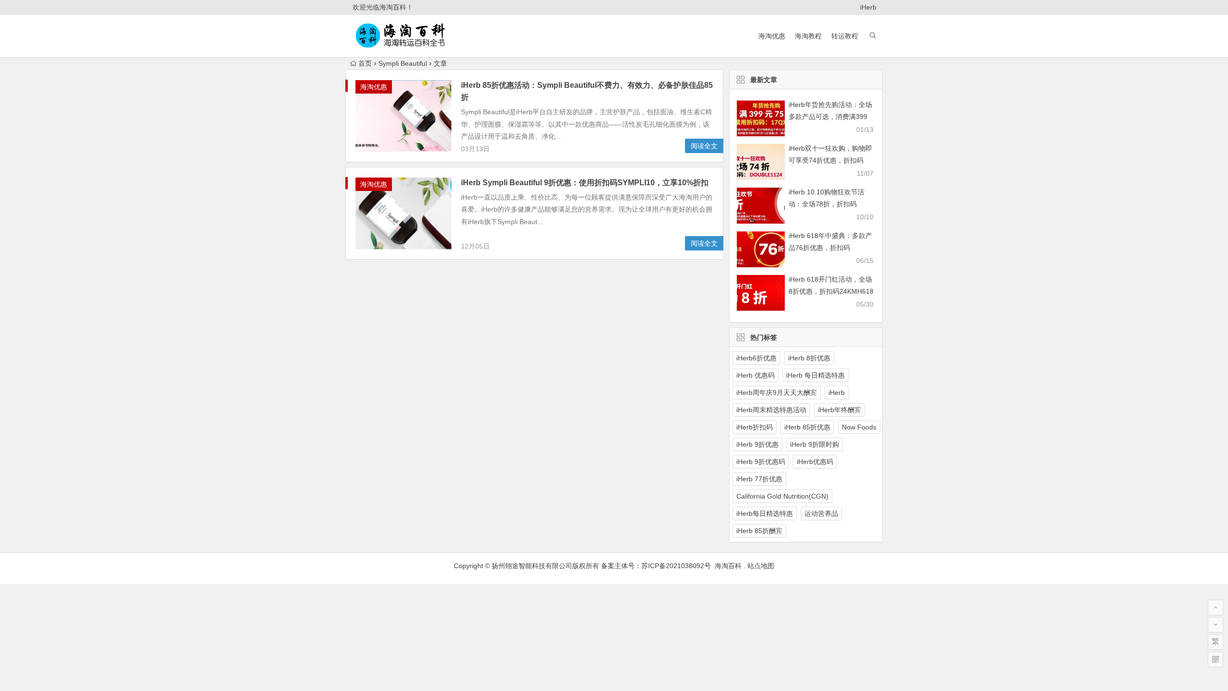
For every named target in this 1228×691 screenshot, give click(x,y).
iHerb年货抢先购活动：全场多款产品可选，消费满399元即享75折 (830, 116)
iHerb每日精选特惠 (764, 513)
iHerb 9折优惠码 (760, 461)
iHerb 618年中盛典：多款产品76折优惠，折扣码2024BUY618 (830, 247)
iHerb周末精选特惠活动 (771, 410)
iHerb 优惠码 (755, 375)
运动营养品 (821, 513)
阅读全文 (704, 146)
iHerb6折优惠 (756, 358)
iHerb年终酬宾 (839, 410)
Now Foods (859, 427)
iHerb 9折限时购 (814, 444)
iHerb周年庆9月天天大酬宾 (776, 392)
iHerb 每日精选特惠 (815, 375)
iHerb (868, 7)
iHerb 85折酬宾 (759, 531)
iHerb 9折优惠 (757, 444)
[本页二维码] (1215, 659)
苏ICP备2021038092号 (676, 566)
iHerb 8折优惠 (809, 358)
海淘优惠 (771, 36)
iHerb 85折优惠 (807, 427)
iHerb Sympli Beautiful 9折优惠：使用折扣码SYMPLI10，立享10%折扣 (584, 183)
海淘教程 (808, 36)
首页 (365, 63)
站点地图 (760, 566)
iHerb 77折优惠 (759, 479)
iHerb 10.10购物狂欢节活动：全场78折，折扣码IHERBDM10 (826, 204)
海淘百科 (727, 566)
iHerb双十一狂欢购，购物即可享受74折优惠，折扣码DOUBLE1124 (830, 160)
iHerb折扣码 (754, 427)
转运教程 (844, 36)
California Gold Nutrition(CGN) (782, 496)
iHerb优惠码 (815, 461)
